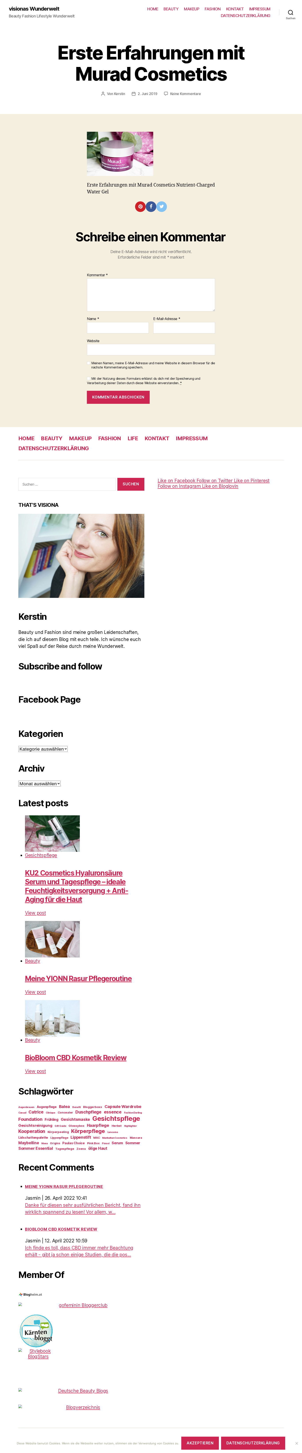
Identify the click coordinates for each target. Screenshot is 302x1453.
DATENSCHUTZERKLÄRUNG (245, 15)
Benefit (76, 1107)
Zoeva (81, 1148)
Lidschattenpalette (33, 1137)
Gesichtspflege (41, 855)
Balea (64, 1106)
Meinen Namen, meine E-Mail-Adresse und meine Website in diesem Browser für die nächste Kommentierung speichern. (153, 365)
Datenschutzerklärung (253, 1443)
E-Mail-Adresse (166, 319)
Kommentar (97, 275)
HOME (152, 9)
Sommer (132, 1143)
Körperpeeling (58, 1132)
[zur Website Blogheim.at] (81, 1295)
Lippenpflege (59, 1137)
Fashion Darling (133, 1112)
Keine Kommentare (185, 94)
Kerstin (119, 94)
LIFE (133, 438)
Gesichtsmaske (75, 1119)
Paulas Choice (73, 1143)
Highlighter (130, 1126)
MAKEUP (191, 9)
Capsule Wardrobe (123, 1106)
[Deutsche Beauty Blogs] (81, 1391)
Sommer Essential (35, 1148)
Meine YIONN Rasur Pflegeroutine (78, 978)
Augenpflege (47, 1107)
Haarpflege (98, 1125)
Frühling (51, 1119)
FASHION (213, 9)
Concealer (65, 1112)
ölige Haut (97, 1148)
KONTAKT (235, 9)
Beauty (32, 961)
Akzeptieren (200, 1443)
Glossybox (76, 1125)
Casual (22, 1112)
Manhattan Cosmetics (114, 1137)
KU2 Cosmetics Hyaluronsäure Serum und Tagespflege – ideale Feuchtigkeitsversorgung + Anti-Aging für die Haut (76, 886)
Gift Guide (60, 1126)
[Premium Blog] (81, 1407)
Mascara (136, 1137)
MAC (96, 1137)
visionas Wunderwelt (34, 8)
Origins (55, 1143)
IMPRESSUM (259, 9)
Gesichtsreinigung (35, 1125)
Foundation (30, 1119)
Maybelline (28, 1142)
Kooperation (31, 1131)
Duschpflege (88, 1112)
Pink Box (93, 1143)
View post (35, 913)
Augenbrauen (26, 1107)
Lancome (112, 1132)
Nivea (44, 1143)
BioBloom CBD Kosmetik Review (75, 1057)
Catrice (36, 1112)
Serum (117, 1143)
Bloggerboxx (92, 1107)
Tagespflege (64, 1148)
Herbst (117, 1125)
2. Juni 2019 (147, 94)
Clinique (50, 1112)
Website (93, 341)
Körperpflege (88, 1131)
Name (93, 319)
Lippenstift (81, 1137)
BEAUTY (171, 9)
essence (113, 1112)
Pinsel (105, 1143)
